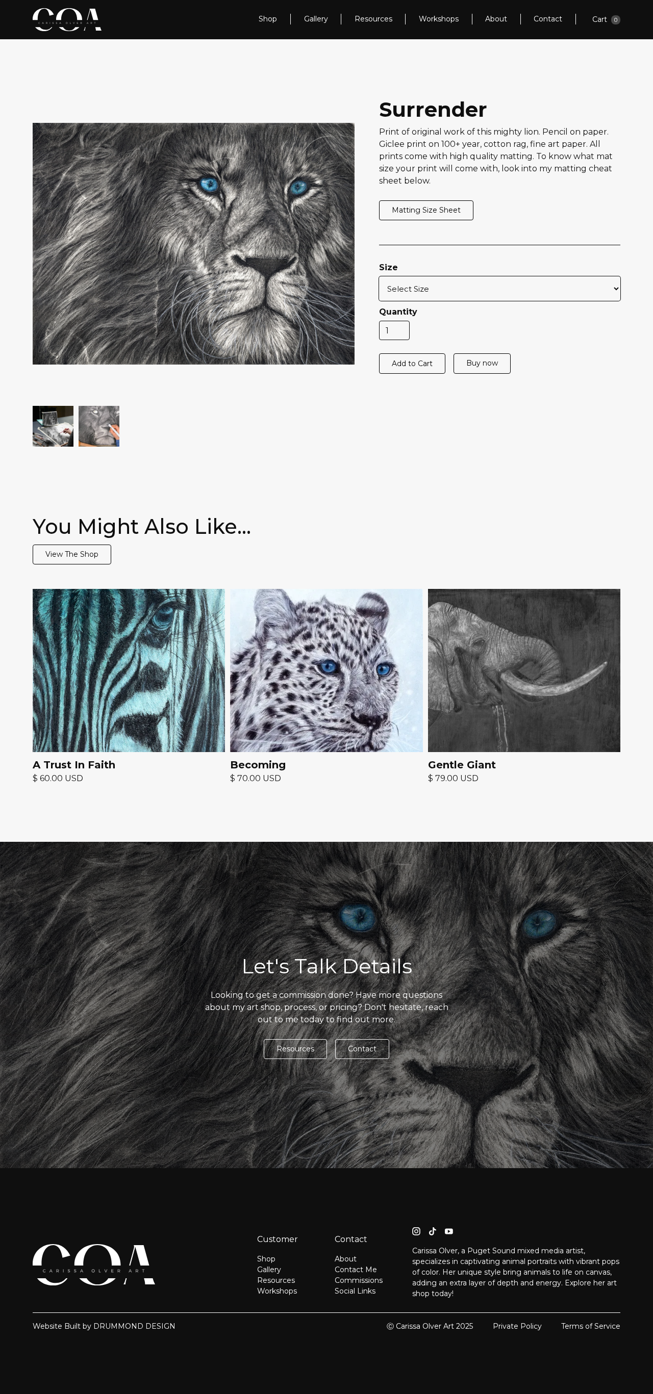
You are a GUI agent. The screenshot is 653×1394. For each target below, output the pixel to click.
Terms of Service (590, 1326)
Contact (548, 18)
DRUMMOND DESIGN (134, 1326)
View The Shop (71, 554)
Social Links (355, 1291)
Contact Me (356, 1269)
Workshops (439, 18)
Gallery (316, 18)
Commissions (359, 1280)
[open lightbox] (53, 426)
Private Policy (517, 1326)
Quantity (398, 312)
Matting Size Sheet (426, 210)
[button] (606, 20)
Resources (373, 18)
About (496, 18)
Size (388, 267)
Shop (268, 18)
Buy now (482, 363)
